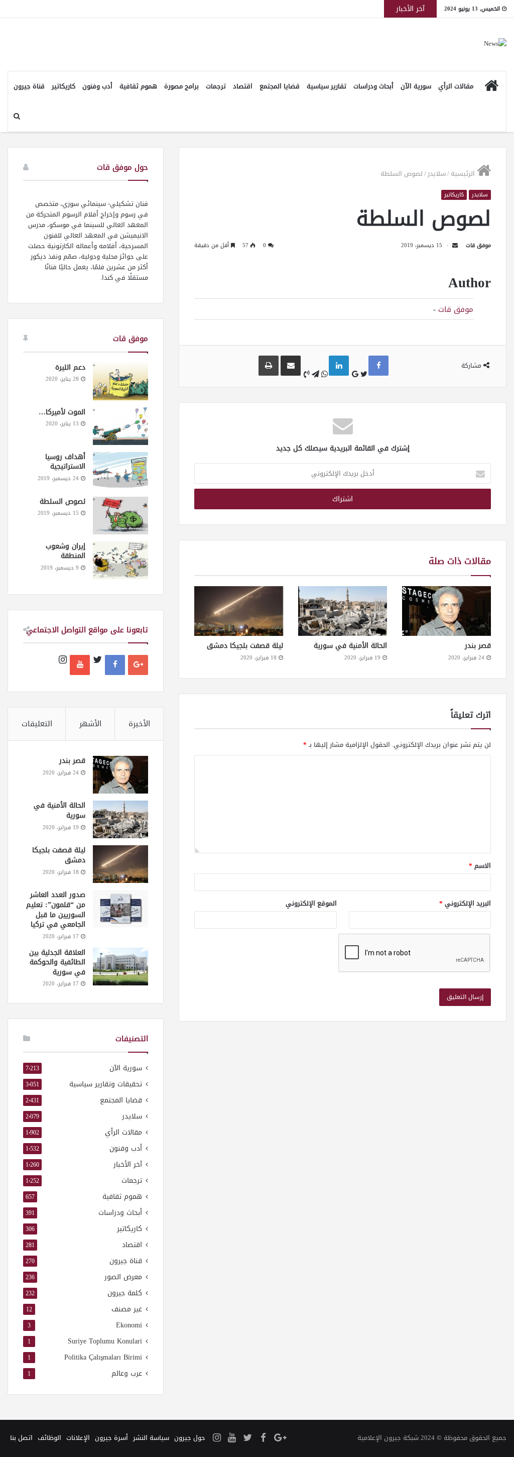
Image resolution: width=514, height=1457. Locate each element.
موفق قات (478, 245)
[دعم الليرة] (120, 381)
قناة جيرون (29, 86)
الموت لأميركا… (62, 412)
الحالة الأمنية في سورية (350, 645)
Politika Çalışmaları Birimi (103, 1357)
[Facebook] (115, 665)
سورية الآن (416, 86)
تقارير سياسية (326, 86)
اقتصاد (242, 86)
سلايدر (437, 173)
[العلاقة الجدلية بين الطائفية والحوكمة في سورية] (120, 966)
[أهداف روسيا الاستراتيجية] (120, 471)
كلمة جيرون (124, 1293)
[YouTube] (80, 665)
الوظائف (49, 1437)
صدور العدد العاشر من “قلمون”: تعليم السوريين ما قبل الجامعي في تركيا (55, 909)
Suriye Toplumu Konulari (105, 1341)
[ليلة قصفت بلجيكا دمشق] (238, 611)
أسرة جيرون (111, 1437)
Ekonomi (129, 1325)
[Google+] (138, 665)
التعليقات (37, 724)
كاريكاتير (63, 86)
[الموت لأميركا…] (120, 426)
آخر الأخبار (127, 1164)
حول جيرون (189, 1437)
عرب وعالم (126, 1373)
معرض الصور (123, 1277)
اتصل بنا (21, 1437)
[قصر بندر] (446, 611)
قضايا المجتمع (280, 86)
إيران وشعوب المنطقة (65, 551)
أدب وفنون (97, 86)
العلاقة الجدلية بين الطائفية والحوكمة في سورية (57, 962)
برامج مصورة (181, 86)
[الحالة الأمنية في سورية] (342, 611)
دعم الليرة (70, 367)
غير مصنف (126, 1309)
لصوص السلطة (62, 501)
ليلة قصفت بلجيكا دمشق (245, 645)
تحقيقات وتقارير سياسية (105, 1084)
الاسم (480, 865)
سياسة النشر (151, 1437)
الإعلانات (78, 1437)
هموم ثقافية (138, 86)
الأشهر (90, 724)
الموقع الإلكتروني (311, 903)
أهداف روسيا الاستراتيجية (65, 462)
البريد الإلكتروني (465, 903)
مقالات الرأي (455, 86)
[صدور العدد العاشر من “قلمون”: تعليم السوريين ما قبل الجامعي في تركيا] (120, 909)
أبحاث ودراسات (373, 86)
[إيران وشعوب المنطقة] (120, 560)
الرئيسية (464, 173)
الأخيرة (139, 724)
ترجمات (216, 86)
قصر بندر (478, 645)
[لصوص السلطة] (120, 515)
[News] (495, 44)
